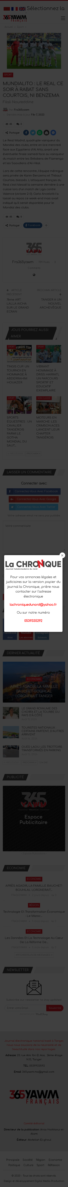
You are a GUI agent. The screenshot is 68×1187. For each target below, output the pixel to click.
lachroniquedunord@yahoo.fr (33, 604)
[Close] (62, 555)
